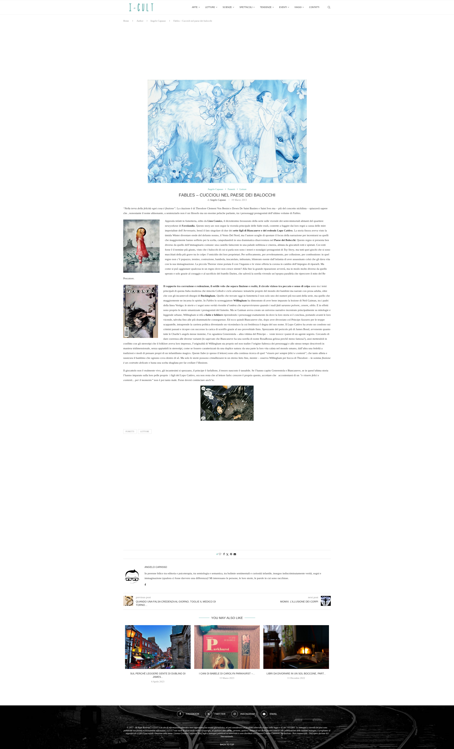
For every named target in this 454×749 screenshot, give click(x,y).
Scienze (227, 7)
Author (140, 20)
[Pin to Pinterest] (231, 554)
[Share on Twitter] (227, 554)
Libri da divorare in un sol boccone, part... (296, 673)
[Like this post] (220, 554)
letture (144, 431)
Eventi (283, 7)
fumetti (130, 431)
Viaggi (297, 7)
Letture (210, 7)
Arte (195, 7)
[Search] (329, 7)
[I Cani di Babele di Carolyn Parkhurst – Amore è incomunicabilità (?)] (227, 647)
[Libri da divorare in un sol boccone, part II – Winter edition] (296, 647)
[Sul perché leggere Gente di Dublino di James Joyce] (158, 647)
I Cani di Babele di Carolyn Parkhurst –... (227, 673)
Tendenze (266, 7)
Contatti (314, 7)
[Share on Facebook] (224, 554)
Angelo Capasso (158, 20)
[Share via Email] (235, 554)
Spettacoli (245, 7)
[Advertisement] (227, 51)
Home (126, 20)
